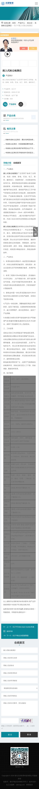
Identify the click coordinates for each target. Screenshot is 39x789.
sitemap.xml (20, 785)
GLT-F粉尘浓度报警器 (20, 635)
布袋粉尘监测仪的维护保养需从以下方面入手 (21, 148)
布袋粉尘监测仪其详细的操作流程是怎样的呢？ (21, 153)
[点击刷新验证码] (26, 721)
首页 (14, 23)
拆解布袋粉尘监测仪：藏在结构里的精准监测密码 (21, 140)
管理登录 (29, 785)
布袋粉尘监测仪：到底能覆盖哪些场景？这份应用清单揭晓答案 (21, 144)
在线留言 (17, 163)
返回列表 (10, 631)
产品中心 (21, 23)
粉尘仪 (29, 23)
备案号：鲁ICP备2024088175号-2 (15, 782)
